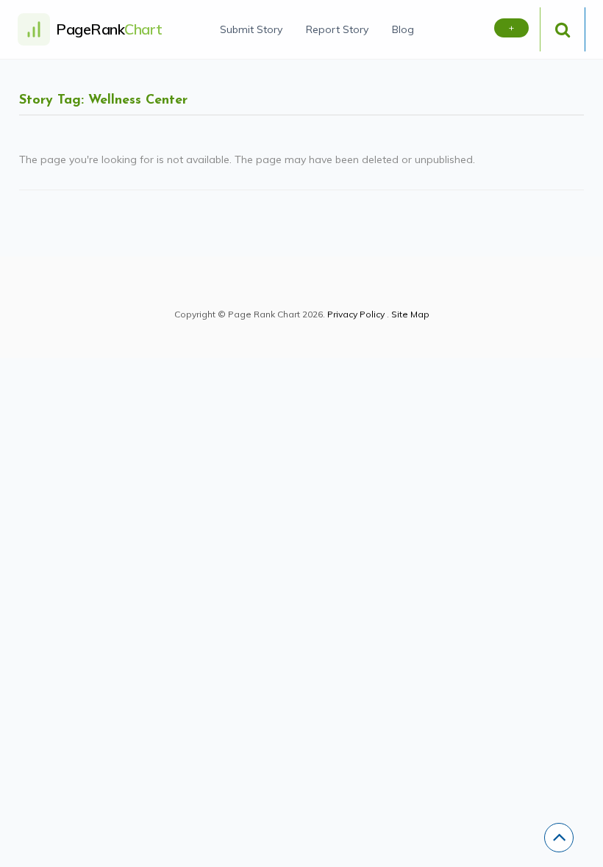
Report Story (337, 29)
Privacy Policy (356, 314)
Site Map (410, 314)
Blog (403, 29)
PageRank (109, 29)
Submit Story (251, 29)
